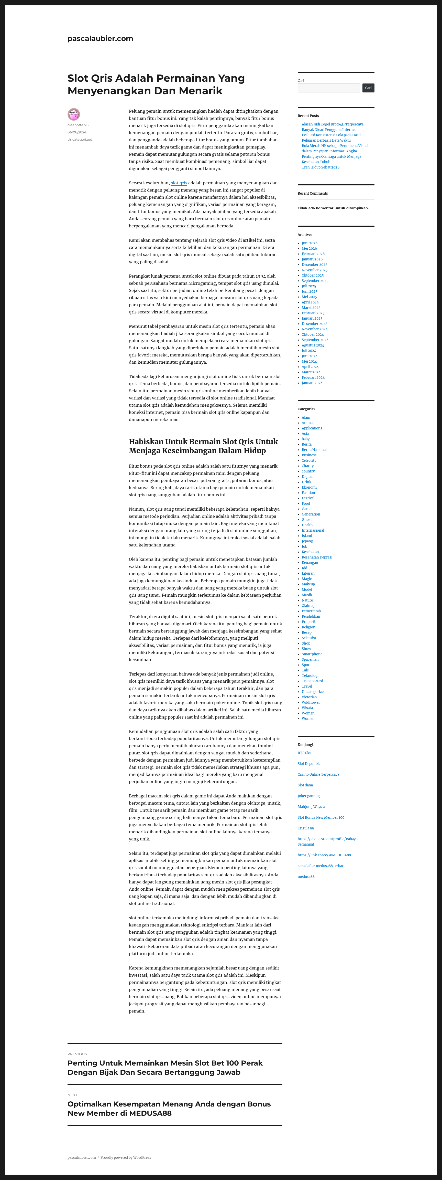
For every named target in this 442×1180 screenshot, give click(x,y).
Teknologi (310, 675)
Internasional (313, 530)
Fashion (308, 493)
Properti (308, 622)
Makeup (308, 584)
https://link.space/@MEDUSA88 (324, 855)
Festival (308, 498)
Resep (307, 632)
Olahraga (309, 606)
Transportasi (312, 681)
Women (308, 719)
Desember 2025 (314, 264)
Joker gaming (309, 796)
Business (309, 455)
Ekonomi (309, 487)
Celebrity (309, 460)
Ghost (307, 520)
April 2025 (310, 302)
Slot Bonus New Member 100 (321, 817)
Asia (305, 433)
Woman (308, 713)
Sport (306, 665)
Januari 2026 (312, 259)
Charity (308, 466)
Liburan (308, 573)
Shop (306, 643)
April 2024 (310, 367)
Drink (306, 482)
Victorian (309, 697)
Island (307, 536)
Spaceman (310, 659)
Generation (311, 514)
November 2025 (315, 270)
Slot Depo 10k (309, 764)
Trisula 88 (306, 828)
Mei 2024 (309, 361)
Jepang (307, 541)
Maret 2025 (311, 307)
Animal (308, 423)
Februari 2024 (313, 377)
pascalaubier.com (100, 38)
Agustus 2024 (313, 345)
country (308, 471)
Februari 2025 (313, 313)
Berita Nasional (314, 450)
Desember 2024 (314, 324)
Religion (308, 627)
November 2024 (315, 329)
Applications (312, 428)
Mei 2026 (309, 248)
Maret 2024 (311, 372)
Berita (307, 444)
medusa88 (306, 877)
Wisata (307, 708)
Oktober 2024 (313, 334)
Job (304, 546)
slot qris (179, 182)
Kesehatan (310, 552)
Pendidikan (311, 616)
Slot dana (305, 785)
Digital (307, 477)
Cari (301, 81)
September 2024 (315, 340)
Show (306, 649)
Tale (305, 670)
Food (306, 503)
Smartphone (312, 654)
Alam (306, 417)
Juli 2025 (309, 286)
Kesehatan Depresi (317, 557)
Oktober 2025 (313, 275)
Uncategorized (80, 139)
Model (307, 589)
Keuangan (310, 563)
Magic (307, 579)
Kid (304, 568)
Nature (307, 600)
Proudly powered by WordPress (126, 1157)
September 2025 (315, 281)
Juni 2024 (309, 356)
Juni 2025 (309, 291)
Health (307, 525)
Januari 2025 (312, 318)
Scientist (309, 638)
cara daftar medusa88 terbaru (322, 866)
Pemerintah (311, 611)
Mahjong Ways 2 (311, 807)
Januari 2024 (312, 383)
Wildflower (311, 702)
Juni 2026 (310, 243)
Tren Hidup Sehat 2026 (321, 167)
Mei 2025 (309, 297)
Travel (307, 686)
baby (306, 439)
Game (306, 509)
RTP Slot (305, 753)
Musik (307, 595)
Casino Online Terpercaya (318, 774)
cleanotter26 (78, 125)
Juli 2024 (309, 351)
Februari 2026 (313, 254)
